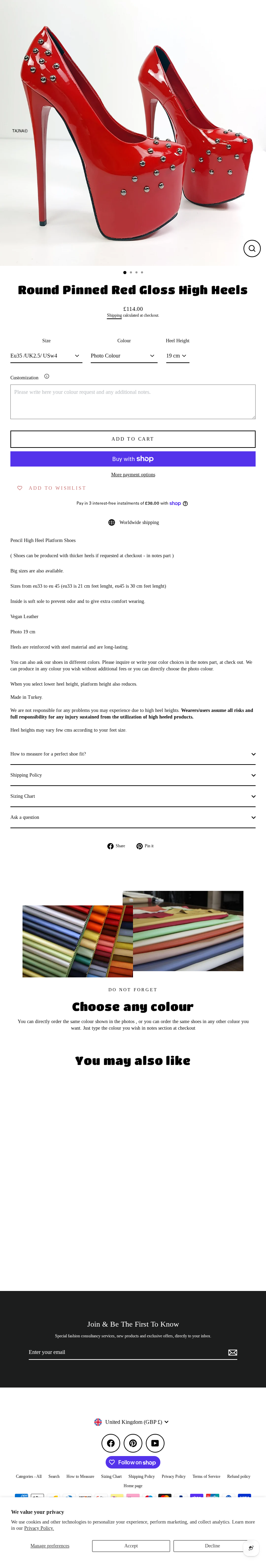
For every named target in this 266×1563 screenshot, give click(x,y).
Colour (124, 340)
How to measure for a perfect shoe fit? (48, 754)
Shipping (114, 315)
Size (46, 340)
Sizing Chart (22, 796)
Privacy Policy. (39, 1528)
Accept (131, 1545)
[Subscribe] (231, 1352)
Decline (212, 1545)
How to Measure (80, 1476)
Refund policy (238, 1476)
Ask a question (24, 817)
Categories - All (29, 1476)
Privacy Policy (174, 1476)
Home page (133, 1485)
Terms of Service (206, 1476)
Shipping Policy (26, 775)
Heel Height (177, 340)
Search (54, 1476)
